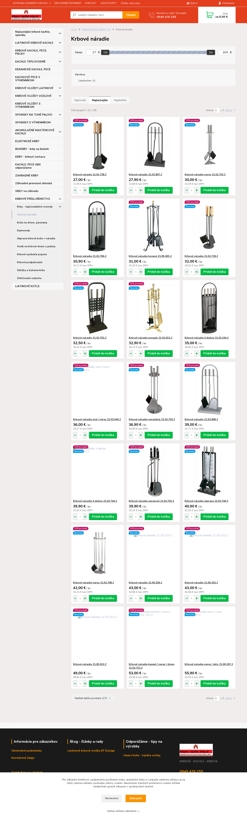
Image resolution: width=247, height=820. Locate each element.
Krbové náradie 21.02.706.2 (89, 256)
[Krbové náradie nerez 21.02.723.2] (209, 145)
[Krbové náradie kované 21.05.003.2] (153, 226)
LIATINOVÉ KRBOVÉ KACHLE (34, 43)
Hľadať (130, 15)
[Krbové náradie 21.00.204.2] (153, 553)
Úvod (74, 29)
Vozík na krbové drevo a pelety (36, 246)
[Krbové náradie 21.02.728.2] (97, 145)
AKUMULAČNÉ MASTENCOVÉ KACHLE (34, 131)
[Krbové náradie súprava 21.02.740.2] (209, 471)
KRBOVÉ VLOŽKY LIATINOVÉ (34, 88)
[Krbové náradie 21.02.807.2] (153, 145)
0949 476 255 (166, 17)
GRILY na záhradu (26, 191)
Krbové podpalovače (29, 262)
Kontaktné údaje (23, 758)
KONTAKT (91, 3)
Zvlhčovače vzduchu (29, 278)
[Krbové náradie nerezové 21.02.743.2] (153, 471)
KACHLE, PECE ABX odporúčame (28, 166)
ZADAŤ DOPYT (108, 3)
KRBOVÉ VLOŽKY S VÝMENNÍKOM (28, 105)
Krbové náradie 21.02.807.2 (145, 174)
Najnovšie (80, 100)
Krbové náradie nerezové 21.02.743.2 (151, 501)
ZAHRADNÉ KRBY (26, 175)
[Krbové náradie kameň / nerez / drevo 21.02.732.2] (153, 634)
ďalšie (229, 110)
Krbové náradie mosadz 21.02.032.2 (150, 337)
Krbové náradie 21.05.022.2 (89, 664)
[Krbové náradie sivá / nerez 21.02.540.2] (97, 390)
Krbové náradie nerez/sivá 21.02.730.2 (152, 419)
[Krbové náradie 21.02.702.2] (97, 308)
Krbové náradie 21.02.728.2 (89, 174)
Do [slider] (211, 52)
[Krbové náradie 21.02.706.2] (97, 226)
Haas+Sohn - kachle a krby (142, 755)
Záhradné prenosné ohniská (33, 183)
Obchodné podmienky (26, 751)
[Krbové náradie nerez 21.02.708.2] (97, 553)
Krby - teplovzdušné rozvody (34, 206)
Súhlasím (135, 798)
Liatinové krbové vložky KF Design (91, 751)
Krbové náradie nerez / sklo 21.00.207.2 (209, 664)
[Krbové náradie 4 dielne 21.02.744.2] (97, 471)
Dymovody (23, 230)
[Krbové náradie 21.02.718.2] (209, 226)
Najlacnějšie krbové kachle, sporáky (32, 33)
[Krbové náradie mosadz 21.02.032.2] (153, 308)
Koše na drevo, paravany (32, 222)
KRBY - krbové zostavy (30, 157)
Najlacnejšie (100, 100)
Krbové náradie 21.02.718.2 (201, 256)
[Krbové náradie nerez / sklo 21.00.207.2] (209, 634)
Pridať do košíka (103, 190)
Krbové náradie (27, 214)
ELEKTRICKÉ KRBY (27, 141)
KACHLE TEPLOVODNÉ (30, 61)
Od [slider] (105, 52)
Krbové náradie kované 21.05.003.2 (150, 256)
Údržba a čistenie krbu (31, 270)
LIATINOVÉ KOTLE (27, 286)
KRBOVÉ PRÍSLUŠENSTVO (32, 199)
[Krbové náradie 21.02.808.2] (209, 390)
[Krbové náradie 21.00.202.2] (209, 553)
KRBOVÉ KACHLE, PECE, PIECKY (31, 52)
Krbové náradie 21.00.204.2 (145, 582)
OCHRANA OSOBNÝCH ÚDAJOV (30, 3)
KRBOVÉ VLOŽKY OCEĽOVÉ (33, 96)
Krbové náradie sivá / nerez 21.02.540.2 (97, 419)
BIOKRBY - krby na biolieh (32, 149)
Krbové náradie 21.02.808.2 (201, 419)
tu (138, 811)
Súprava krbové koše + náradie (36, 238)
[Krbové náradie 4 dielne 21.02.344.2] (209, 308)
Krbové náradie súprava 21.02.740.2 (206, 501)
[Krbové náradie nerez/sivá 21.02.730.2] (153, 390)
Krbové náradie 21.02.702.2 (89, 337)
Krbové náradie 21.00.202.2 (201, 582)
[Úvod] (39, 15)
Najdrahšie (120, 100)
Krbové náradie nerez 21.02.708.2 (93, 582)
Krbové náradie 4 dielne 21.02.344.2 (207, 337)
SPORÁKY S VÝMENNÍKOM (33, 122)
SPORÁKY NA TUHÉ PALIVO (33, 114)
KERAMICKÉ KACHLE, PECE (33, 69)
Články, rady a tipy (130, 3)
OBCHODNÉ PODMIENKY (67, 3)
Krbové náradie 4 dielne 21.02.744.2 (95, 501)
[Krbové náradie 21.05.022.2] (97, 634)
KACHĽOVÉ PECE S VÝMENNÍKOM (27, 78)
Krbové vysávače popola (32, 254)
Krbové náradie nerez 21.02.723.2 (205, 174)
